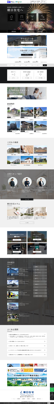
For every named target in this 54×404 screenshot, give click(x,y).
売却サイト (36, 275)
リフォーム (36, 287)
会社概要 (36, 266)
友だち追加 (16, 96)
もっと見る (27, 222)
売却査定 (38, 2)
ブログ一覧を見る (37, 239)
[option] (14, 185)
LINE (52, 390)
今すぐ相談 (40, 77)
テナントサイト (37, 281)
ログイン (52, 398)
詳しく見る (27, 54)
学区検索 (40, 31)
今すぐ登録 (27, 77)
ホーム (28, 2)
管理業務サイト (37, 284)
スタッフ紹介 (37, 269)
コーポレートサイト (38, 272)
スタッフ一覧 (27, 199)
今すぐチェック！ (17, 239)
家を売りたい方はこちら (27, 42)
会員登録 (52, 394)
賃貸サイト (36, 278)
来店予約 (52, 386)
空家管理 (36, 290)
